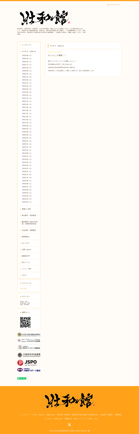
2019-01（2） (27, 168)
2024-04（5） (27, 92)
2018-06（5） (27, 190)
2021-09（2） (27, 107)
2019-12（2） (27, 147)
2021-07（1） (27, 113)
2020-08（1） (27, 126)
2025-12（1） (27, 65)
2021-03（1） (27, 122)
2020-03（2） (27, 138)
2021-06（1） (27, 116)
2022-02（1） (27, 104)
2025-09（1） (27, 68)
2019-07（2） (27, 156)
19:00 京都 (23, 288)
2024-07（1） (27, 83)
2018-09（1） (27, 180)
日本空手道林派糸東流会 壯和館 (64, 431)
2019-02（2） (27, 165)
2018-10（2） (27, 177)
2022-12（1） (27, 101)
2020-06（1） (27, 129)
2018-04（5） (27, 196)
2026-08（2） (27, 55)
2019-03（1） (27, 162)
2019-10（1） (27, 150)
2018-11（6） (27, 174)
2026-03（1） (27, 61)
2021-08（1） (27, 110)
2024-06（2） (27, 86)
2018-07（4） (27, 187)
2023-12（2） (27, 98)
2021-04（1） (27, 119)
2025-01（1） (27, 74)
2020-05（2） (27, 132)
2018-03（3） (27, 199)
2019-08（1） (27, 153)
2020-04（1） (27, 135)
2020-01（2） (27, 144)
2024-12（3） (27, 77)
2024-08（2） (27, 80)
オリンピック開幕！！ (57, 55)
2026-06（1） (27, 58)
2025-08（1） (27, 71)
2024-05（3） (27, 89)
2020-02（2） (27, 141)
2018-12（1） (27, 171)
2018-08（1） (27, 184)
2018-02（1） (27, 202)
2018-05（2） (27, 193)
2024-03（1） (27, 95)
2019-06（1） (27, 159)
